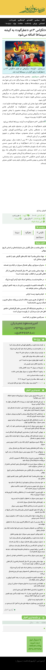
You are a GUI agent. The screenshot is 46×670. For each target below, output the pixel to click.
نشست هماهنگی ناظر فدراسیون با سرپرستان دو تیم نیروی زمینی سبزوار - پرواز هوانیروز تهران (26, 421)
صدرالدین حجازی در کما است (33, 317)
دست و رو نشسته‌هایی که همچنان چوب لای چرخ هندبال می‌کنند (27, 572)
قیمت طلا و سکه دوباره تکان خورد (32, 356)
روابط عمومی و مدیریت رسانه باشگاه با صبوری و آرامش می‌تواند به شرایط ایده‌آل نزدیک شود (27, 459)
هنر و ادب (12, 20)
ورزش (35, 23)
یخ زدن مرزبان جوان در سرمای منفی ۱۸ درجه (29, 352)
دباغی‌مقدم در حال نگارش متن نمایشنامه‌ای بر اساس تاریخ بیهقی (26, 471)
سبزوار (19, 661)
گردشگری (21, 20)
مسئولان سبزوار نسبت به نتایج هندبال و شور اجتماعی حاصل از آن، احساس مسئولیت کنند (25, 465)
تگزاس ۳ (40, 232)
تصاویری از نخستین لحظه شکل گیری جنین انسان (28, 589)
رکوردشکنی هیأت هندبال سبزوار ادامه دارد (30, 502)
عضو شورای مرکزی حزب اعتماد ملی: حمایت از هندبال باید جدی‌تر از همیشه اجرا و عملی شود (26, 409)
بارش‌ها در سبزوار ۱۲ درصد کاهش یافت (31, 367)
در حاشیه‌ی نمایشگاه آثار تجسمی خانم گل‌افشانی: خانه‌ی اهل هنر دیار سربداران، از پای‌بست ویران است (24, 310)
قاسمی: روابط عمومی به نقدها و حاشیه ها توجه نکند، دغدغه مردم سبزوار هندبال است (25, 550)
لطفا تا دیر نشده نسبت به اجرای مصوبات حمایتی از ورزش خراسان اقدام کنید (26, 584)
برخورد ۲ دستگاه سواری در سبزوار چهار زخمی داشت (27, 371)
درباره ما (8, 23)
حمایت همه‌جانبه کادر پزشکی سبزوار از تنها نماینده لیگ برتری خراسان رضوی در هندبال (25, 437)
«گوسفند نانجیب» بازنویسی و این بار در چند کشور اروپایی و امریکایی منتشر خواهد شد (25, 578)
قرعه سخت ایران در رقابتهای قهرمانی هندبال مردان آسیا (26, 345)
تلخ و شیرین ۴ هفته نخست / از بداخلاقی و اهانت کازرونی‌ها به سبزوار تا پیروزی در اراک (25, 493)
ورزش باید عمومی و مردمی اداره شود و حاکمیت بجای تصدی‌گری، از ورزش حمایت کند (28, 487)
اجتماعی (42, 23)
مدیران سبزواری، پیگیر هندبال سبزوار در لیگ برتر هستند (24, 265)
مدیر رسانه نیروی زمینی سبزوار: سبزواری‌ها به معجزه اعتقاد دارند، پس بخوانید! (26, 396)
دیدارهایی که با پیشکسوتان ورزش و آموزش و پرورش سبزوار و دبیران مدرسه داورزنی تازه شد (25, 415)
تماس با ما (41, 26)
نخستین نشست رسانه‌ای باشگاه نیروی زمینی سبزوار (27, 506)
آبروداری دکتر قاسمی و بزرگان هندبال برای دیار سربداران (26, 545)
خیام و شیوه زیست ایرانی (35, 294)
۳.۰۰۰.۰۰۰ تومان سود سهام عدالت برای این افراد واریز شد (25, 383)
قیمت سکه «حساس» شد (35, 375)
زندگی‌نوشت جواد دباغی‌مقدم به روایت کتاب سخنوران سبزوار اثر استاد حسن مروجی (25, 517)
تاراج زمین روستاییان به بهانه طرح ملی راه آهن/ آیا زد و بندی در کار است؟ (25, 604)
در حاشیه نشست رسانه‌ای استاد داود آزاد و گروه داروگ (24, 279)
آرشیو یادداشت (29, 661)
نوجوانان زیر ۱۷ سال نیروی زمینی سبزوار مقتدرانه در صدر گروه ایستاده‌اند (25, 453)
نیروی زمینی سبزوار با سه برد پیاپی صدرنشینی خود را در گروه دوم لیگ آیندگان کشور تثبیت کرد (25, 427)
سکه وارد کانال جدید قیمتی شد (33, 364)
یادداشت (28, 23)
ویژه (14, 23)
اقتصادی (29, 20)
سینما (17, 232)
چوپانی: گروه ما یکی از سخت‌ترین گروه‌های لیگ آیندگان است (24, 432)
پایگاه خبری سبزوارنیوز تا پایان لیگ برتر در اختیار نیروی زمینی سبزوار (25, 443)
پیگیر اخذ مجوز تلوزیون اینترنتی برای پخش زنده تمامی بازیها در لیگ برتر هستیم (25, 510)
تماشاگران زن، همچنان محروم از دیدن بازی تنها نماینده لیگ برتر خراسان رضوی (24, 529)
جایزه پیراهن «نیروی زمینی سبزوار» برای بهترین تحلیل (26, 534)
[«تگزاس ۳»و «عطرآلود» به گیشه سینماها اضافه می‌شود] (25, 66)
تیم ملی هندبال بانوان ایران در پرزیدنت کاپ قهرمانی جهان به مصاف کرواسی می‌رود (25, 402)
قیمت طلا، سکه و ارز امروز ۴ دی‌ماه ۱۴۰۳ (30, 379)
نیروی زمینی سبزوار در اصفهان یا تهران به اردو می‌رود (27, 498)
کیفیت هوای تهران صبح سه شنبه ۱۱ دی (31, 360)
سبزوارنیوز (35, 76)
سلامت (20, 23)
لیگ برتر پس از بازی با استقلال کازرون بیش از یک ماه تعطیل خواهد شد (25, 523)
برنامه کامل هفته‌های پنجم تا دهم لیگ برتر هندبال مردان (26, 448)
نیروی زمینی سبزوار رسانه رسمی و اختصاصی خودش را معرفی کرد (25, 556)
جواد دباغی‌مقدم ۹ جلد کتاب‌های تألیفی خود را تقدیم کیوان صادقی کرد (26, 477)
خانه (43, 20)
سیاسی (37, 20)
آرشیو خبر (41, 661)
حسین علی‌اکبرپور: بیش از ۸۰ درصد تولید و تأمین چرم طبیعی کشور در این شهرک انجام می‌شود (25, 594)
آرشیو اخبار (8, 609)
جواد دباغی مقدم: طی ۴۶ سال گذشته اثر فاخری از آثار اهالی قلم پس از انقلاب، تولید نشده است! (26, 272)
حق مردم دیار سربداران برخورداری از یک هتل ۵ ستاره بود (26, 482)
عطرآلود (28, 232)
